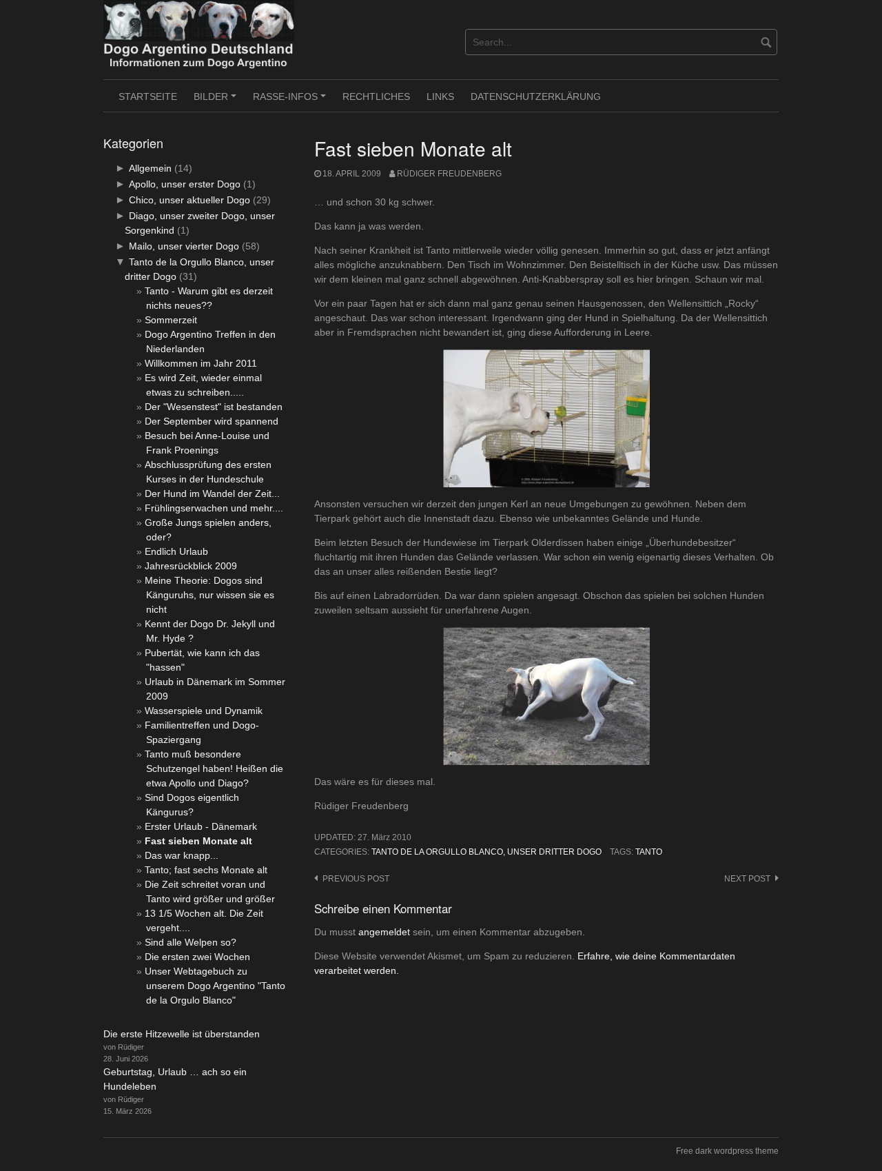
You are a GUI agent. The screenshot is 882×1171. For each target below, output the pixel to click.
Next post (747, 879)
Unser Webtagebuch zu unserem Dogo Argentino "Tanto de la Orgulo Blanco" (215, 986)
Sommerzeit (171, 319)
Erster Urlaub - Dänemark (201, 826)
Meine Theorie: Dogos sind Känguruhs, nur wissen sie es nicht (209, 595)
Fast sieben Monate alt (198, 840)
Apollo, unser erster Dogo (184, 184)
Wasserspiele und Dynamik (204, 710)
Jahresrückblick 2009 (191, 565)
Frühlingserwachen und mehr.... (214, 507)
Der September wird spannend (211, 421)
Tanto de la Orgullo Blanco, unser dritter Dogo (486, 852)
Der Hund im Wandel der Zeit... (212, 493)
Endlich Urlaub (176, 551)
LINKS (440, 96)
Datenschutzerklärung (536, 96)
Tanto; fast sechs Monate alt (206, 869)
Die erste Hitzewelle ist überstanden (181, 1033)
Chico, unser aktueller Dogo (189, 199)
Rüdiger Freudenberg (449, 174)
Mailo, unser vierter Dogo (184, 246)
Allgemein (150, 168)
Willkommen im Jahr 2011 (201, 363)
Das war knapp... (181, 855)
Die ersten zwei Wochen (197, 956)
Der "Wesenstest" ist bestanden (214, 406)
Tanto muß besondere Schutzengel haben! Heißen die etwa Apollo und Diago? (214, 768)
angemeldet (384, 931)
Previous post (355, 879)
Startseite (148, 96)
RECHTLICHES (376, 96)
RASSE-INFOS (291, 101)
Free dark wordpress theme (727, 1151)
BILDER (217, 101)
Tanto (648, 852)
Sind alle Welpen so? (190, 942)
